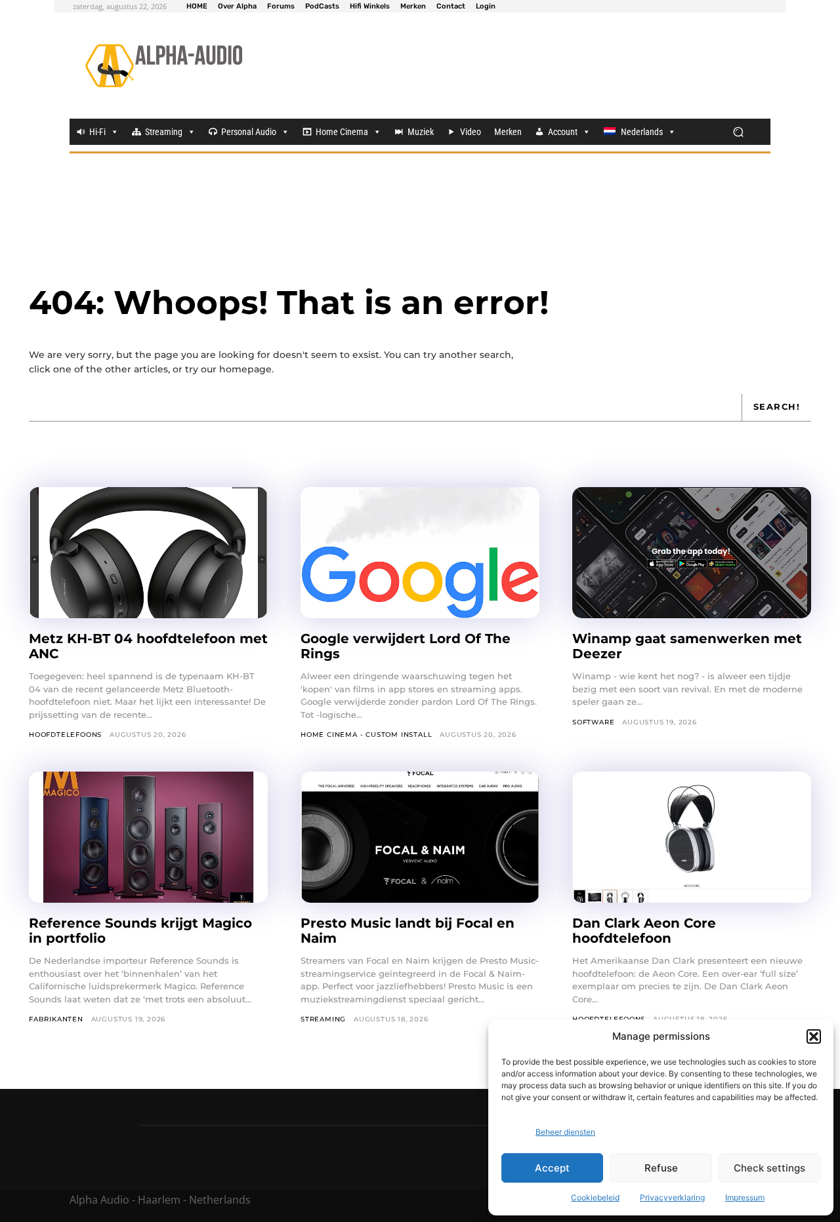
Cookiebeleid (595, 1197)
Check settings (769, 1168)
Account (563, 132)
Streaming (163, 132)
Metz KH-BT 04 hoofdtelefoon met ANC (148, 646)
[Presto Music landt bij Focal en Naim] (420, 837)
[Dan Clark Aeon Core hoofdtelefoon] (691, 837)
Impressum (745, 1197)
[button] (813, 1036)
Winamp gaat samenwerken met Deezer (687, 646)
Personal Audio (248, 132)
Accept (552, 1168)
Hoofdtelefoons (65, 734)
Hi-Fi (97, 132)
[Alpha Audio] (164, 65)
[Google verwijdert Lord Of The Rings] (420, 552)
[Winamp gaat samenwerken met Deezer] (691, 552)
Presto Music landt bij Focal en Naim (407, 930)
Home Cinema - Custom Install (366, 734)
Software (593, 722)
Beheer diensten (565, 1132)
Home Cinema (342, 132)
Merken (508, 132)
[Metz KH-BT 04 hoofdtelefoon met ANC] (148, 552)
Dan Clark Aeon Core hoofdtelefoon (644, 930)
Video (470, 132)
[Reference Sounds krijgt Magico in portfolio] (148, 837)
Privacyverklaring (672, 1197)
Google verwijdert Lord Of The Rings (406, 646)
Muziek (421, 132)
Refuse (661, 1168)
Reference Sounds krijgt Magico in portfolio (140, 930)
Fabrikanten (56, 1019)
